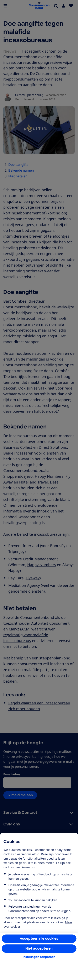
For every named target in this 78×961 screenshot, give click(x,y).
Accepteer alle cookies (39, 938)
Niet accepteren (39, 948)
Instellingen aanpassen (39, 957)
